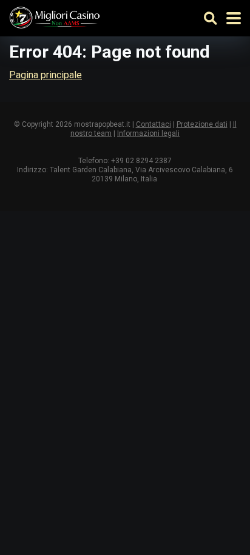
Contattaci (153, 124)
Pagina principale (45, 75)
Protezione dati (202, 124)
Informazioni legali (148, 133)
